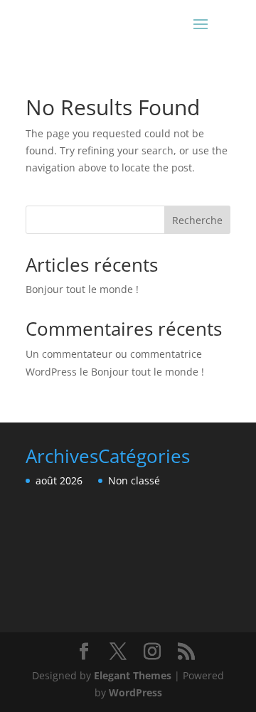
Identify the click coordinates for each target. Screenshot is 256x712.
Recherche (197, 220)
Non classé (134, 480)
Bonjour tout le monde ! (82, 289)
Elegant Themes (132, 675)
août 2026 (59, 480)
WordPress (135, 692)
